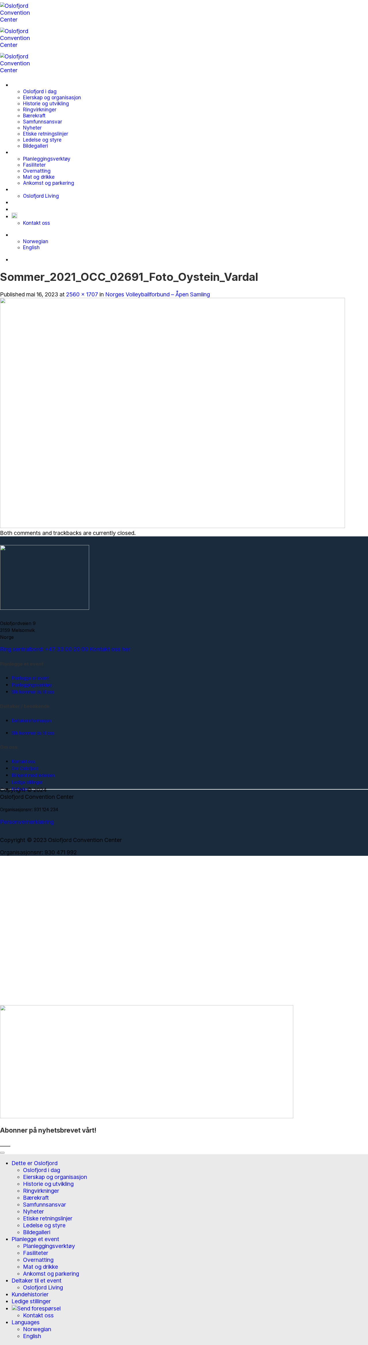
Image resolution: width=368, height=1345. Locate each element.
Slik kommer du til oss (33, 692)
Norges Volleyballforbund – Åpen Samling (157, 294)
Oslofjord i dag (40, 91)
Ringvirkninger (39, 109)
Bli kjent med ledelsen (33, 775)
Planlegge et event (35, 152)
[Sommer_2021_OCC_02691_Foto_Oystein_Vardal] (172, 526)
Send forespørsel (39, 216)
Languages (26, 234)
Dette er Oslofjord (34, 84)
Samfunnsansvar (42, 122)
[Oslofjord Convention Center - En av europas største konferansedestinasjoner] (20, 45)
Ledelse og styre (42, 140)
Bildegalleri (35, 146)
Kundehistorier (30, 202)
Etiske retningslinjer (45, 134)
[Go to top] (2, 1153)
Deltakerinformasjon (31, 720)
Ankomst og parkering (48, 183)
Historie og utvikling (46, 103)
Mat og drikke (39, 177)
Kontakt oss (36, 223)
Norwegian (35, 241)
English (31, 247)
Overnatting (37, 171)
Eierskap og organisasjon (52, 97)
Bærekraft (34, 116)
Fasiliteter (34, 165)
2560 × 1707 (82, 294)
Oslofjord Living (41, 196)
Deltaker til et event (37, 189)
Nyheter (32, 128)
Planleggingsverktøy (46, 159)
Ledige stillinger (31, 209)
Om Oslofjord (25, 768)
